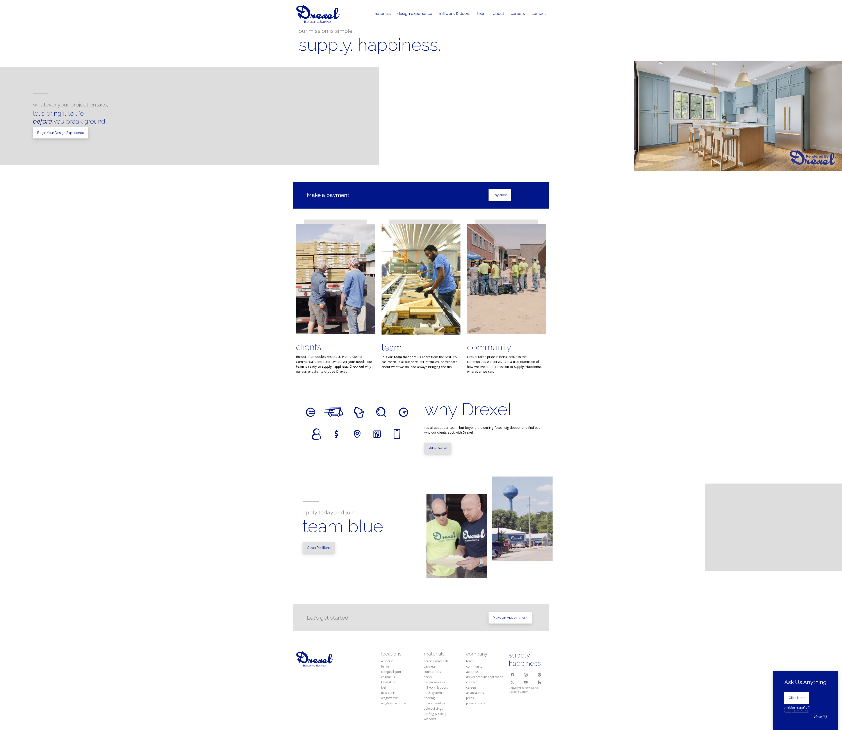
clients (308, 347)
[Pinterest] (539, 675)
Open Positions (318, 548)
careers (471, 687)
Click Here (797, 698)
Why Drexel (438, 448)
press (470, 698)
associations (475, 693)
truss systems (433, 693)
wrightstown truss (394, 703)
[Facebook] (512, 675)
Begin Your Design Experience (60, 133)
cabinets (429, 666)
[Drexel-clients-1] (335, 279)
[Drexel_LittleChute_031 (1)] (421, 279)
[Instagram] (526, 675)
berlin (385, 666)
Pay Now (500, 195)
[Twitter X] (512, 682)
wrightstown (390, 698)
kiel (383, 687)
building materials (436, 661)
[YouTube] (526, 682)
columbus (388, 677)
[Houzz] (539, 682)
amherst (387, 661)
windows (430, 719)
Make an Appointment (510, 618)
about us (472, 672)
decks (428, 677)
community (489, 347)
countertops (432, 672)
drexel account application (484, 677)
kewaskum (388, 682)
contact (471, 682)
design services (434, 682)
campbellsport (391, 672)
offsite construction (437, 703)
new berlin (388, 693)
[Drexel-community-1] (506, 279)
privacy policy (475, 703)
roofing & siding (435, 714)
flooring (429, 698)
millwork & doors (436, 687)
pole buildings (433, 708)
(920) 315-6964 (796, 711)
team (392, 347)
